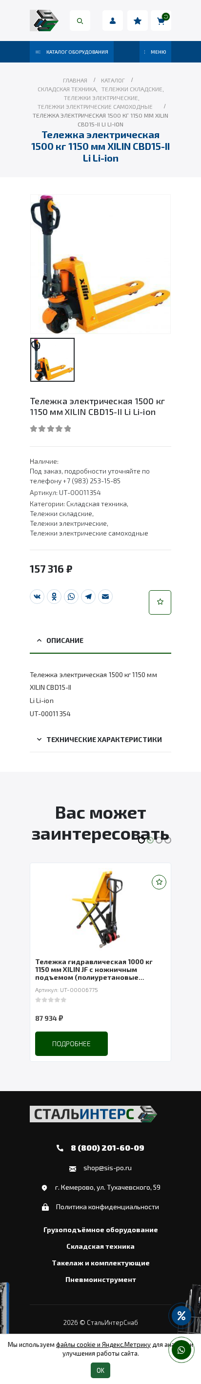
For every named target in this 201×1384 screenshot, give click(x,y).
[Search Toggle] (80, 20)
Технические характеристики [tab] (104, 739)
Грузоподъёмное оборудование (100, 1229)
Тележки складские (61, 513)
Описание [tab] (64, 640)
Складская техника (96, 503)
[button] (160, 602)
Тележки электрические (68, 523)
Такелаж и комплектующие (101, 1263)
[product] (100, 909)
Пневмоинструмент (100, 1279)
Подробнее (71, 1043)
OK (100, 1370)
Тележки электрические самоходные (89, 533)
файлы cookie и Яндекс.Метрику (103, 1344)
